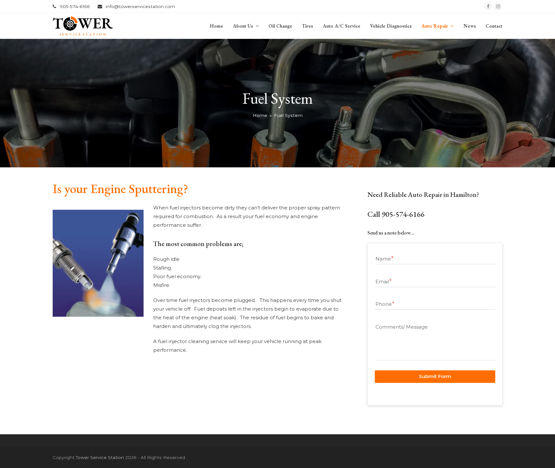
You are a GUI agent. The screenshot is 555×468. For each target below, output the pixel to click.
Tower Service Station (100, 457)
